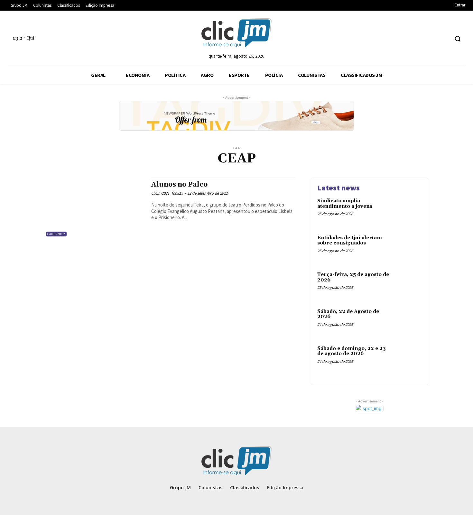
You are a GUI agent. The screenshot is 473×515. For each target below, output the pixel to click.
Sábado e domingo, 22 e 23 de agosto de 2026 (351, 351)
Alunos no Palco (179, 184)
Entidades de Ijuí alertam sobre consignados (349, 240)
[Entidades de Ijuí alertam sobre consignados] (408, 248)
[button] (457, 38)
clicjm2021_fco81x (167, 193)
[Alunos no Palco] (95, 208)
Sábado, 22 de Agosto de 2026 (348, 314)
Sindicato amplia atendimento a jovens (344, 203)
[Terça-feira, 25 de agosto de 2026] (408, 284)
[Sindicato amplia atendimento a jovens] (408, 211)
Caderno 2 (56, 234)
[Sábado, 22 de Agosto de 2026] (408, 321)
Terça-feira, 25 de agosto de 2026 (353, 277)
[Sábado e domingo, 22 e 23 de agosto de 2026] (408, 358)
